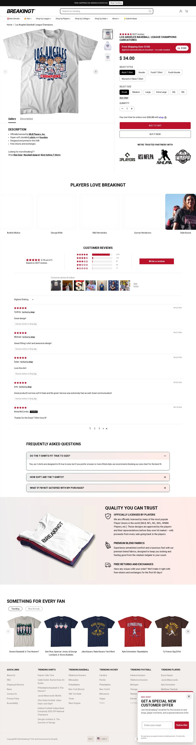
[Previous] (5, 71)
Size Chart (124, 98)
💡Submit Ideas (130, 19)
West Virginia (74, 703)
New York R (104, 689)
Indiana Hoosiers (137, 675)
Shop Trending (116, 3)
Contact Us (12, 694)
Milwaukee (73, 680)
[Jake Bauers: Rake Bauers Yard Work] (98, 632)
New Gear (18, 155)
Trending (15, 609)
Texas (71, 698)
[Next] (95, 71)
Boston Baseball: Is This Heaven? (24, 651)
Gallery (12, 118)
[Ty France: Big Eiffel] (172, 632)
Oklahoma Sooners (77, 675)
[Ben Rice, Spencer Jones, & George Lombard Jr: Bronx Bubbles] (61, 632)
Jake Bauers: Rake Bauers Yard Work (98, 651)
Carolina (103, 675)
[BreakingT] (21, 11)
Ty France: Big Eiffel (172, 651)
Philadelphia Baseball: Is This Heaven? (51, 689)
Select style (126, 67)
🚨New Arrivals (13, 19)
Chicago (134, 689)
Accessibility (12, 703)
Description (26, 118)
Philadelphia (74, 685)
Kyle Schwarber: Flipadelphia (135, 651)
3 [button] (99, 428)
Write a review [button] (157, 261)
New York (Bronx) (76, 689)
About (115, 19)
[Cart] (186, 11)
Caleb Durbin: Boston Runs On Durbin (51, 681)
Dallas (102, 703)
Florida (102, 680)
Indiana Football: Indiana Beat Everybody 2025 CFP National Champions (51, 711)
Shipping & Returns (15, 685)
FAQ (9, 680)
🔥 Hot (27, 19)
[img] (20, 308)
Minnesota (104, 694)
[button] (126, 34)
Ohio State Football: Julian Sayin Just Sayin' (49, 702)
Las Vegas (135, 703)
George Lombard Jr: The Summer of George (49, 721)
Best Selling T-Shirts (51, 155)
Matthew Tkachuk (169, 689)
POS (32, 739)
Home (9, 25)
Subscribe (181, 725)
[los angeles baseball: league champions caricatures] (50, 71)
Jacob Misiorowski (169, 680)
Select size (125, 86)
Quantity (124, 103)
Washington (135, 694)
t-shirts (32, 137)
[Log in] (180, 11)
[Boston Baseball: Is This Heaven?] (24, 632)
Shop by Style (101, 19)
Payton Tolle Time (46, 675)
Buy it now (155, 134)
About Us (11, 675)
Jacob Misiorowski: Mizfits (49, 696)
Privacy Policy (13, 698)
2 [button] (94, 428)
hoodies (44, 137)
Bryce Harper (167, 675)
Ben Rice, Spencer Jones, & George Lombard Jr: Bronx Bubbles (61, 653)
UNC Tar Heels (75, 694)
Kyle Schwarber (168, 685)
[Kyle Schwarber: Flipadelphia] (135, 632)
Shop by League (43, 19)
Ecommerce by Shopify (48, 739)
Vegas (102, 698)
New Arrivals (34, 609)
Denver (133, 698)
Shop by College (82, 19)
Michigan (134, 685)
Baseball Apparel (32, 155)
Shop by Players (62, 19)
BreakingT (26, 739)
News (9, 689)
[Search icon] (150, 11)
